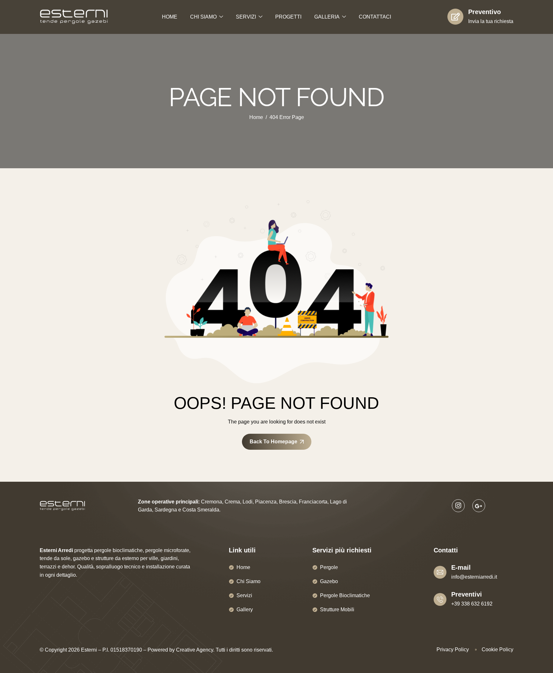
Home (243, 567)
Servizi (244, 595)
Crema (232, 501)
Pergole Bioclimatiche (345, 595)
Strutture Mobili (337, 609)
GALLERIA (327, 17)
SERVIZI (246, 17)
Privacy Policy (453, 649)
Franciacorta (313, 501)
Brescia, (288, 501)
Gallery (244, 609)
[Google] (478, 505)
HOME (169, 17)
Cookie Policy (497, 649)
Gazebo (329, 581)
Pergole (329, 567)
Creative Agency (194, 650)
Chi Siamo (248, 581)
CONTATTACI (375, 17)
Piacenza (265, 501)
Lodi (247, 501)
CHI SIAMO (203, 17)
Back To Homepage (273, 441)
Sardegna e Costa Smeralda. (187, 509)
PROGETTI (288, 17)
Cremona (211, 501)
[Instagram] (458, 505)
